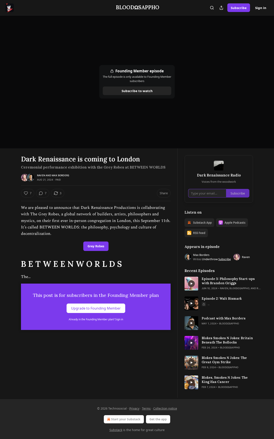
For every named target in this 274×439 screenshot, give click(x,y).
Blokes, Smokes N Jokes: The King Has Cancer (225, 379)
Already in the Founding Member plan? (96, 319)
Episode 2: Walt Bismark (222, 298)
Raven (41, 175)
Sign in (260, 8)
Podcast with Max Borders (224, 318)
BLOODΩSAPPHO (239, 288)
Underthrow (210, 259)
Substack (115, 430)
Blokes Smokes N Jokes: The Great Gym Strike (224, 360)
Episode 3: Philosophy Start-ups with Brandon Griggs (228, 281)
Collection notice (165, 408)
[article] (219, 283)
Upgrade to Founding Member (96, 308)
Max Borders (60, 175)
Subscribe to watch (137, 91)
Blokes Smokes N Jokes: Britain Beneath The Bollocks (227, 340)
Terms (146, 408)
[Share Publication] (221, 7)
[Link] (15, 263)
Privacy (134, 408)
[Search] (212, 7)
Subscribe (239, 8)
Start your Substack (125, 419)
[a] (191, 283)
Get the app (158, 419)
